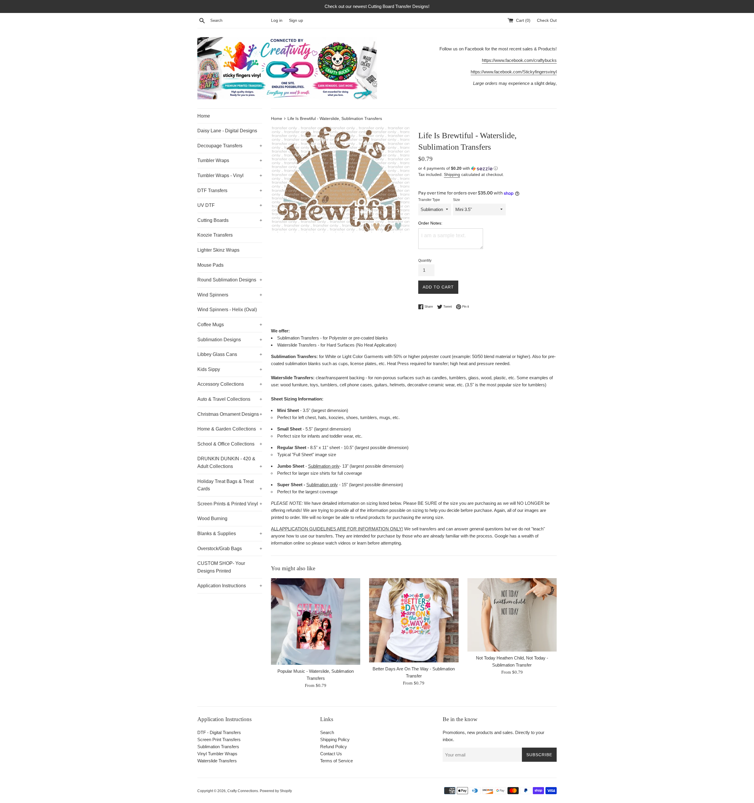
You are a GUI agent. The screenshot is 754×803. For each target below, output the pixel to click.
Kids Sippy (229, 369)
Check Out (547, 20)
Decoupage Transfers (229, 145)
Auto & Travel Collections (229, 399)
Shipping (452, 174)
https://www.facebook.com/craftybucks (519, 60)
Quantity (424, 260)
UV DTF (229, 205)
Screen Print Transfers (219, 739)
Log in (276, 20)
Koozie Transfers (215, 235)
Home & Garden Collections (229, 428)
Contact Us (331, 753)
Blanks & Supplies (229, 533)
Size (456, 200)
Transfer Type (429, 200)
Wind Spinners (229, 294)
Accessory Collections (229, 384)
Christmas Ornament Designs (229, 414)
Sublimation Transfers (218, 746)
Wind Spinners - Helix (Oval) (227, 309)
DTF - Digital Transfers (219, 732)
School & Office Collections (229, 443)
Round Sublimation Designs (229, 279)
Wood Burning (212, 518)
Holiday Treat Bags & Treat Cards (229, 485)
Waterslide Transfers (217, 760)
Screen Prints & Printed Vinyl (229, 503)
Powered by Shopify (276, 791)
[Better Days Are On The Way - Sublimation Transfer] (413, 620)
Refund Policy (333, 746)
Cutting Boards (229, 220)
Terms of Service (336, 760)
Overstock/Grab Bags (229, 548)
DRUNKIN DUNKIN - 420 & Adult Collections (229, 462)
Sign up (296, 20)
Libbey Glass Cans (229, 354)
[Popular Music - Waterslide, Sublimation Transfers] (315, 621)
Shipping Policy (335, 739)
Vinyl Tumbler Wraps (217, 753)
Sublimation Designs (229, 339)
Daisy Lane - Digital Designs (227, 130)
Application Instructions (229, 585)
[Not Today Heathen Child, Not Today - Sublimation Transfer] (512, 615)
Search (327, 732)
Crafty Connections (242, 791)
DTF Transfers (229, 190)
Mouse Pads (210, 265)
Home (203, 115)
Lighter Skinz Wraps (218, 250)
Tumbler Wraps (229, 160)
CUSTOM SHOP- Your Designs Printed (221, 567)
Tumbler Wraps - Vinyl (229, 175)
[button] (487, 168)
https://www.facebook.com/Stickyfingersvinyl (514, 71)
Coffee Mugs (229, 324)
